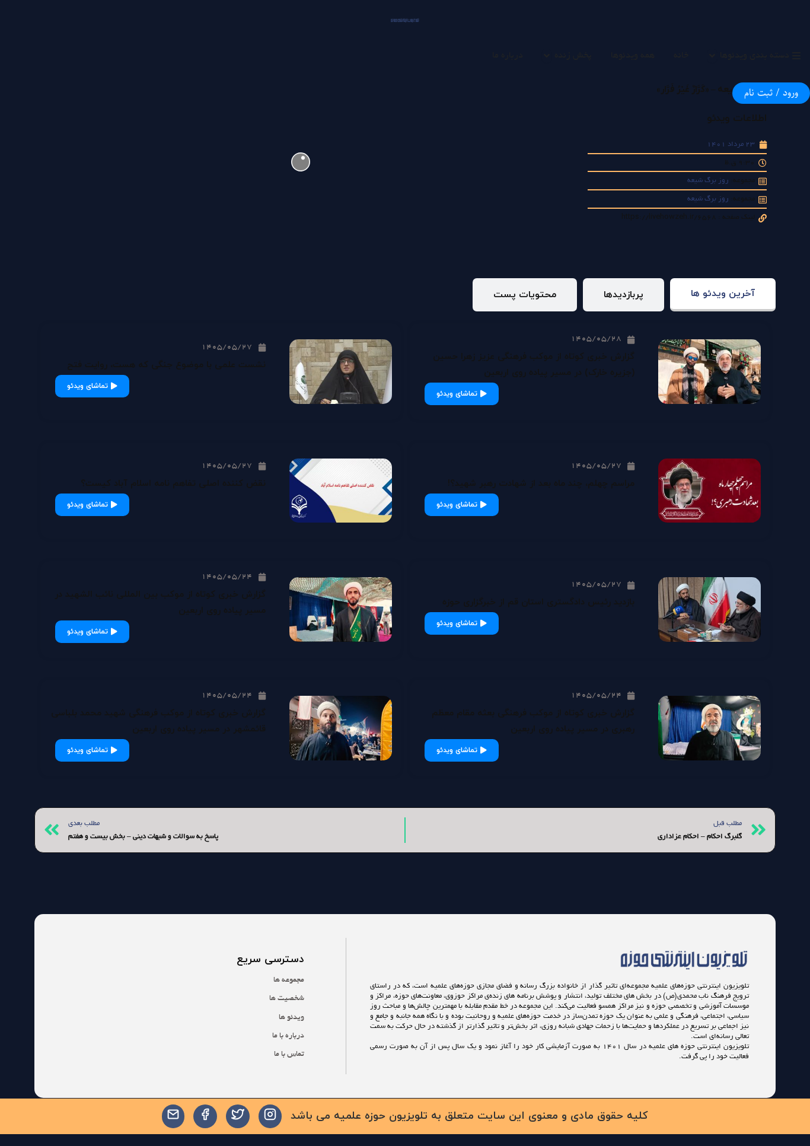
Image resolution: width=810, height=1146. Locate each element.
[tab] (723, 295)
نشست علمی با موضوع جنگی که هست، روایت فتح (166, 365)
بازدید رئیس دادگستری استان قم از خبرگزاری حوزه (538, 602)
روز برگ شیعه (708, 180)
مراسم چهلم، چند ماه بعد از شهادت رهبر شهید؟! (541, 483)
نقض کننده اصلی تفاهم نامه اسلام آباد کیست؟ (173, 483)
